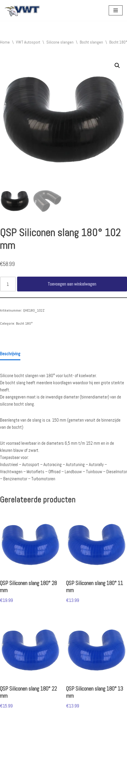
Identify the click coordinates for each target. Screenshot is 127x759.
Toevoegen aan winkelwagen (72, 284)
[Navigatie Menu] (116, 10)
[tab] (10, 354)
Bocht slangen (91, 42)
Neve (8, 753)
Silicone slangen (60, 42)
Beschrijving (10, 353)
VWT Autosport (28, 42)
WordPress (63, 753)
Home (5, 42)
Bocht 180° (24, 323)
